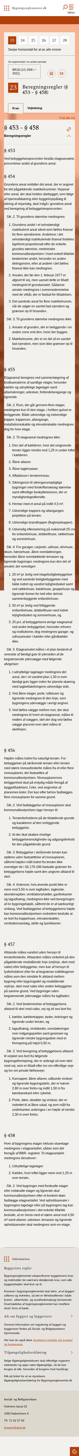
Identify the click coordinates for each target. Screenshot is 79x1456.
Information (21, 1259)
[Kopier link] (69, 130)
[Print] (51, 74)
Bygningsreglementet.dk (29, 8)
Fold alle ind (67, 118)
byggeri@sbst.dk (15, 1427)
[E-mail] (62, 74)
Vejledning (34, 108)
